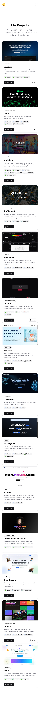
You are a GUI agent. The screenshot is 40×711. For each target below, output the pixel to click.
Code (33, 82)
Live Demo (10, 82)
